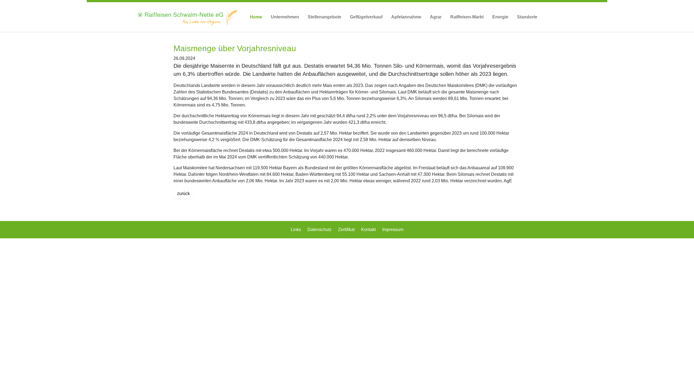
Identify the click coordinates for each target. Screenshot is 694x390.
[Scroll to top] (682, 378)
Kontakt (369, 229)
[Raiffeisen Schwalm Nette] (187, 17)
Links (296, 229)
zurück (183, 193)
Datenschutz (320, 229)
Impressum (392, 229)
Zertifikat (347, 229)
